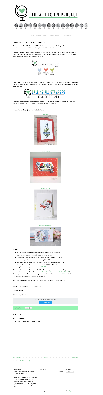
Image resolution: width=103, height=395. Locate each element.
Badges (45, 35)
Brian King (45, 114)
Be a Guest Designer (55, 35)
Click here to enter (45, 302)
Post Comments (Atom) (26, 361)
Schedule (38, 35)
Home (32, 35)
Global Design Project (52, 272)
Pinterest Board (64, 272)
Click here (65, 274)
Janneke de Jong (45, 188)
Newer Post (16, 357)
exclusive (43, 272)
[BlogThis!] (27, 308)
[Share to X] (28, 308)
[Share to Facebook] (30, 308)
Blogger (71, 391)
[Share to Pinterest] (31, 308)
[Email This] (25, 308)
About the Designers (67, 35)
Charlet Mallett (45, 151)
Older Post (75, 357)
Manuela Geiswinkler (45, 225)
